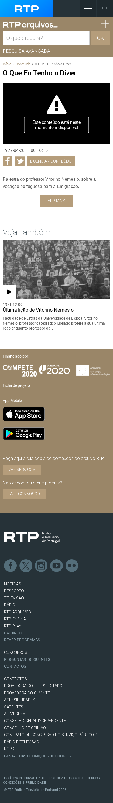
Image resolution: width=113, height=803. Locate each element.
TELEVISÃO (14, 598)
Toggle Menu (88, 8)
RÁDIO (9, 605)
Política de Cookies (66, 778)
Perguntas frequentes (27, 659)
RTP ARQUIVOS (17, 612)
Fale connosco (24, 493)
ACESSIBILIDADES (19, 700)
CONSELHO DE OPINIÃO (25, 728)
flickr (72, 565)
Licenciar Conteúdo (51, 161)
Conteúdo (23, 64)
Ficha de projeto (16, 385)
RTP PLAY (12, 626)
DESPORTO (14, 591)
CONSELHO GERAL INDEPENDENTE (35, 721)
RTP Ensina (15, 619)
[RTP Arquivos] (30, 25)
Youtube (56, 565)
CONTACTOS (15, 679)
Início (7, 64)
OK (100, 38)
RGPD (9, 749)
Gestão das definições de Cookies (37, 756)
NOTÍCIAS (12, 584)
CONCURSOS (15, 652)
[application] (56, 113)
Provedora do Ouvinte (27, 693)
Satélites (13, 707)
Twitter (26, 565)
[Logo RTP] (32, 537)
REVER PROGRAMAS (22, 640)
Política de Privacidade (24, 778)
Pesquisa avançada (26, 51)
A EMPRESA (14, 714)
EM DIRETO (14, 633)
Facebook (10, 565)
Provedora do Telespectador (34, 686)
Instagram (41, 565)
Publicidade (36, 783)
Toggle (105, 8)
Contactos (15, 666)
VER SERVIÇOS (21, 469)
